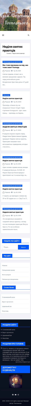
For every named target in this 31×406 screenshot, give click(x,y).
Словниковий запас (8, 297)
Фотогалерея (6, 275)
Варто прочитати (7, 302)
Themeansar (17, 403)
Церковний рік (7, 306)
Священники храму (8, 270)
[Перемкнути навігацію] (3, 35)
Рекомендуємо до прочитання (12, 62)
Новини (4, 265)
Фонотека (6, 95)
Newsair (26, 401)
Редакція (8, 71)
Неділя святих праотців (12, 98)
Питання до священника (10, 279)
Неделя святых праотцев (13, 212)
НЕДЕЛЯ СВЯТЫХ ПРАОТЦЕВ (15, 127)
